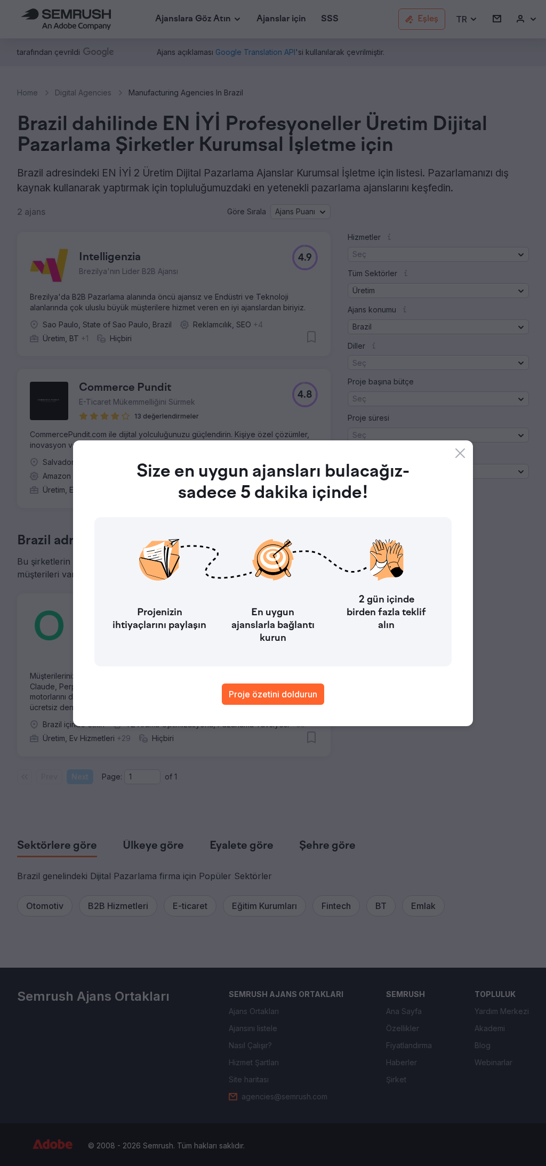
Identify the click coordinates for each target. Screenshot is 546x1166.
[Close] (460, 453)
